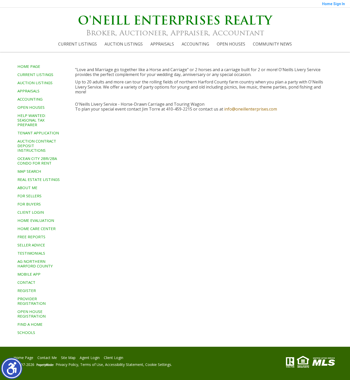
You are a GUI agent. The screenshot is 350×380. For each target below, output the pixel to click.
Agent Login (90, 358)
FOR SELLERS (29, 195)
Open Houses (231, 44)
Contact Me (47, 358)
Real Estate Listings (38, 179)
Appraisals (162, 44)
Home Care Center (36, 228)
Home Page (28, 66)
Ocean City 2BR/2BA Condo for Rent (37, 161)
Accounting (195, 44)
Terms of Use (91, 365)
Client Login (30, 212)
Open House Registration (31, 314)
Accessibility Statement (124, 365)
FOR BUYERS (29, 204)
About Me (27, 187)
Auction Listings (124, 44)
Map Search (29, 171)
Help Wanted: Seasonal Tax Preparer (31, 120)
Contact (26, 282)
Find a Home (30, 324)
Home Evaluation (35, 220)
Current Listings (77, 44)
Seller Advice (31, 244)
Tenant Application (38, 132)
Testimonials (31, 253)
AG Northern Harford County (35, 263)
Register (26, 290)
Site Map (68, 358)
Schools (26, 332)
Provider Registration (31, 301)
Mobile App (28, 274)
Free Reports (31, 236)
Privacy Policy (67, 365)
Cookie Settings (158, 365)
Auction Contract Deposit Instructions (36, 145)
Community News (272, 44)
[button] (12, 368)
